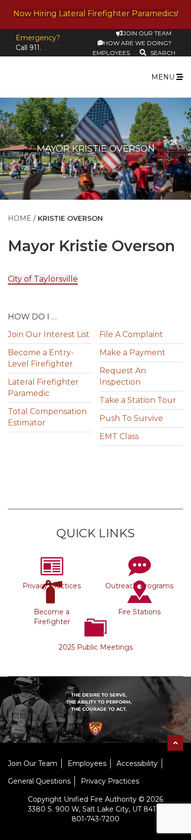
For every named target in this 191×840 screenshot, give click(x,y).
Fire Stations (139, 611)
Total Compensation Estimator (47, 417)
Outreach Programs (139, 585)
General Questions (39, 781)
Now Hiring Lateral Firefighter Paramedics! (95, 13)
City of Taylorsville (43, 279)
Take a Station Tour (137, 400)
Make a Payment (132, 352)
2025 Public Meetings (96, 647)
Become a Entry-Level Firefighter (41, 358)
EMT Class (119, 436)
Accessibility (137, 763)
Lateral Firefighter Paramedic (43, 387)
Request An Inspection (122, 376)
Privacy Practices (52, 585)
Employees (87, 763)
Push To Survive (131, 418)
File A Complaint (131, 334)
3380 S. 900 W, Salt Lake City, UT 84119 (95, 809)
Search (162, 52)
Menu (163, 77)
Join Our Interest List (49, 334)
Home (19, 218)
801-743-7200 (95, 818)
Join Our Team (32, 763)
